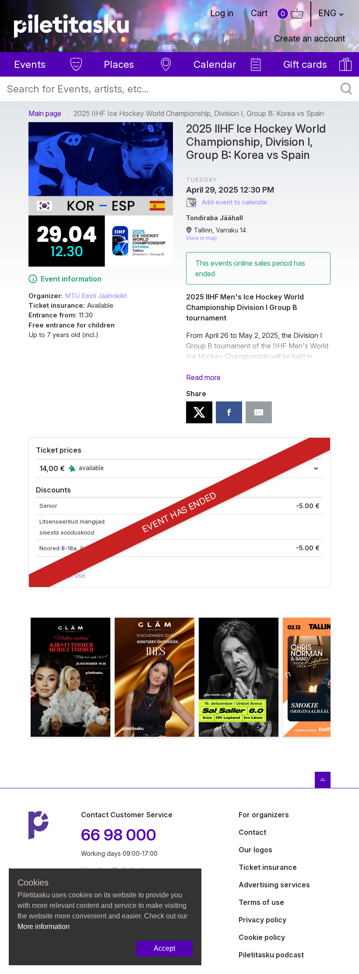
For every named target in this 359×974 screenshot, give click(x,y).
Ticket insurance (268, 867)
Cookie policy (262, 937)
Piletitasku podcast (271, 954)
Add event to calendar (233, 202)
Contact (252, 832)
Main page (44, 113)
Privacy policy (262, 919)
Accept (164, 948)
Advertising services (274, 884)
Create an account (309, 38)
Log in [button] (221, 13)
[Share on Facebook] (229, 412)
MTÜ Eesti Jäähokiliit (96, 296)
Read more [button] (203, 377)
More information (44, 926)
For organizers (264, 814)
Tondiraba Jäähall (214, 218)
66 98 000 (118, 834)
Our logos (255, 849)
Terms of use (261, 902)
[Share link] (259, 412)
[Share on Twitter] (199, 412)
